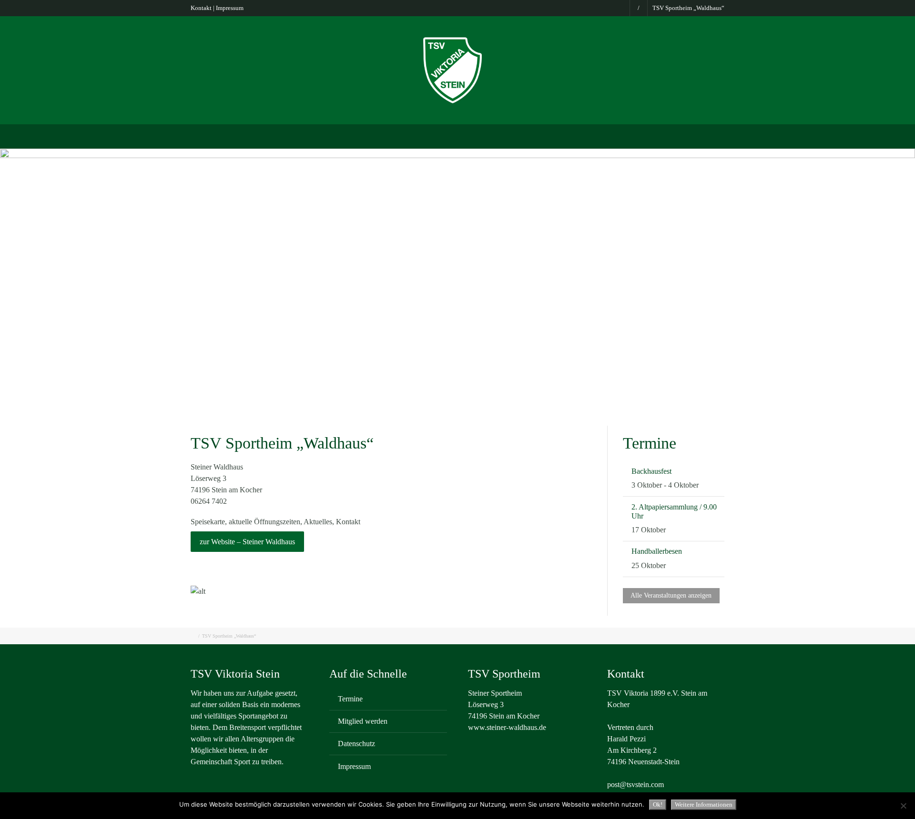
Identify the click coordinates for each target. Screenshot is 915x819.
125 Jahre (694, 135)
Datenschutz (356, 743)
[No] (903, 805)
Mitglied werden (362, 721)
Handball (606, 135)
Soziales (650, 135)
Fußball (407, 135)
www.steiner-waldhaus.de (507, 727)
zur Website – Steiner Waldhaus (247, 542)
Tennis (566, 135)
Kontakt (201, 7)
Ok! (657, 804)
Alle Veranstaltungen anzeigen (671, 595)
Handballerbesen (656, 551)
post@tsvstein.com (635, 784)
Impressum (230, 7)
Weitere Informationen (703, 804)
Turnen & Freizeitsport (471, 135)
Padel (530, 135)
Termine (350, 699)
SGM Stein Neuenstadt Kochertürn (326, 135)
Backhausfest (651, 471)
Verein (246, 135)
